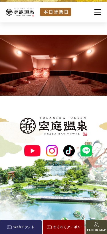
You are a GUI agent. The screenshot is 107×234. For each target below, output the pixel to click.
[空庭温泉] (20, 12)
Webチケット (24, 226)
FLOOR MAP (96, 230)
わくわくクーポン (66, 226)
